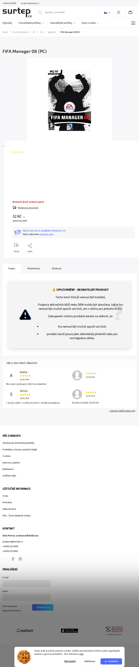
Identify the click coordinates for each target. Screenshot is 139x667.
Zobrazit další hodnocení (122, 411)
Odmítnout (89, 661)
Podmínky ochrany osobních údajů (20, 449)
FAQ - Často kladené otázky (17, 515)
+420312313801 (10, 551)
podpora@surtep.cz (13, 541)
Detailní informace (21, 177)
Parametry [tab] (33, 268)
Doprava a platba (11, 462)
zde (81, 654)
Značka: (16, 146)
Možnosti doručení (28, 208)
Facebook (12, 558)
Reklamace (8, 469)
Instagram (20, 558)
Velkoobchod (9, 509)
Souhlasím (113, 661)
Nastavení (70, 661)
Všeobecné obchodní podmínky (18, 443)
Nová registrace (10, 606)
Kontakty (7, 502)
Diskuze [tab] (57, 268)
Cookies (7, 456)
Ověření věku (9, 475)
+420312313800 (10, 546)
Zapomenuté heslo (12, 610)
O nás (5, 496)
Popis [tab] (11, 268)
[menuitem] (9, 23)
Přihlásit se (42, 607)
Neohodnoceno (33, 152)
